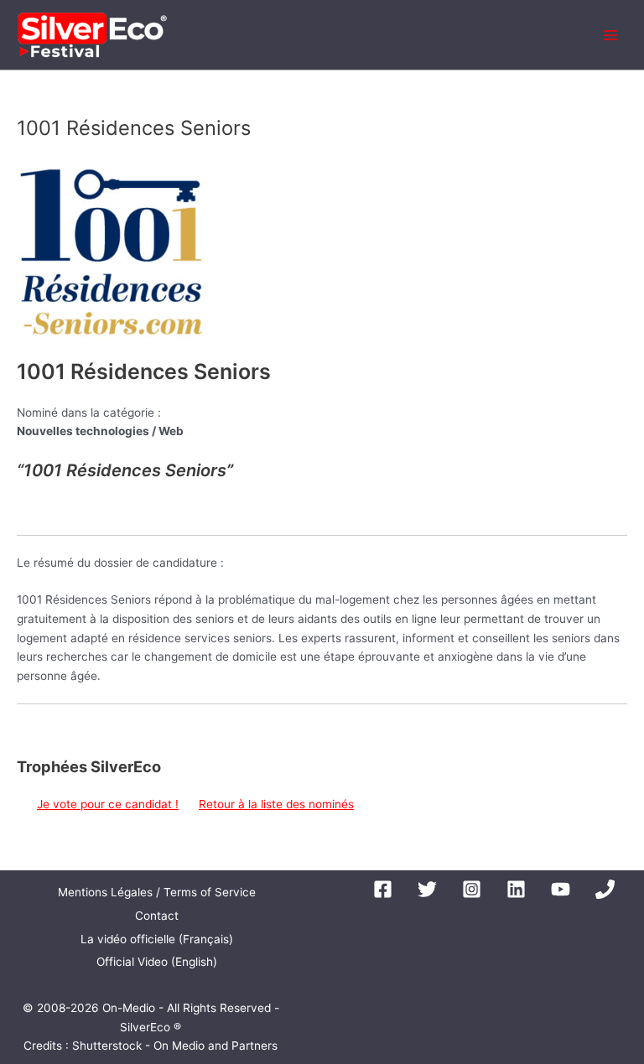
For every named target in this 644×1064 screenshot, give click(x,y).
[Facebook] (382, 889)
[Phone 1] (605, 889)
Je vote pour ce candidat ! (108, 804)
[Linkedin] (516, 889)
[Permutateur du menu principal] (611, 35)
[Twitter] (427, 889)
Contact (157, 915)
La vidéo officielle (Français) (156, 939)
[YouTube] (560, 889)
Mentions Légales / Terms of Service (157, 892)
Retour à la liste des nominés (276, 804)
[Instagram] (471, 889)
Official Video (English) (156, 961)
